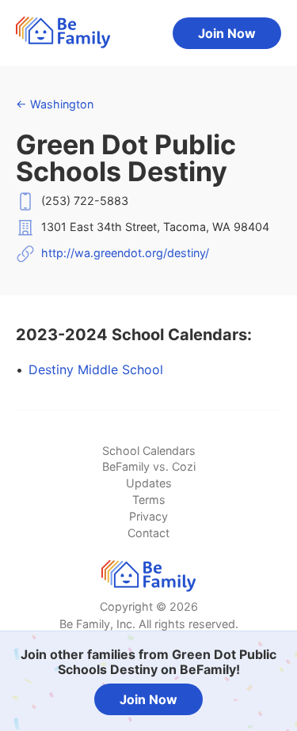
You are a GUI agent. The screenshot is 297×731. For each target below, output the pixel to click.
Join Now (227, 33)
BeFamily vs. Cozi (149, 466)
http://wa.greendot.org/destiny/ (125, 252)
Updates (149, 483)
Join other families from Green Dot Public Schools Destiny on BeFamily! (148, 661)
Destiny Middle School (96, 369)
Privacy (148, 516)
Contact (148, 533)
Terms (149, 499)
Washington (54, 104)
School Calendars (149, 450)
